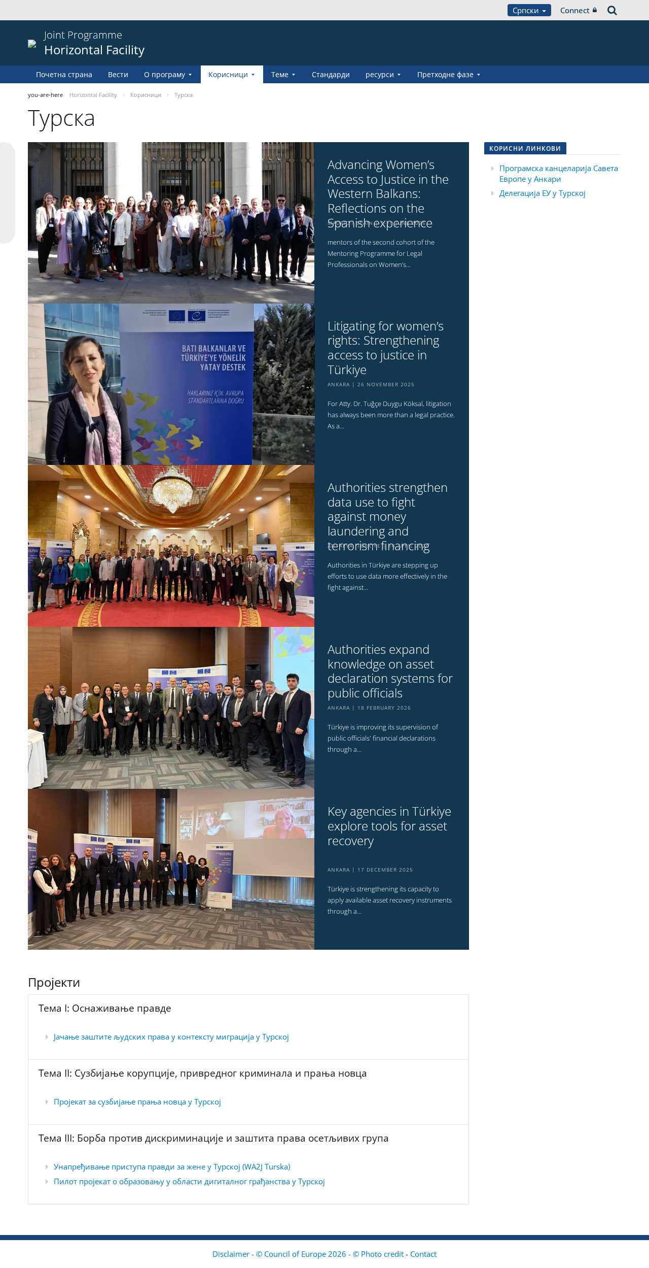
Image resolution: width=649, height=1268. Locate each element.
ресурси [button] (380, 74)
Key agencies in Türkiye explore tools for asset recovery (389, 826)
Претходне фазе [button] (445, 74)
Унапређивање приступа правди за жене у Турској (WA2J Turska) (172, 1166)
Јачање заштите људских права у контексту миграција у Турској (171, 1036)
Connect (575, 10)
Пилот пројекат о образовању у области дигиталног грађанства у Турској (189, 1181)
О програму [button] (164, 74)
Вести (118, 74)
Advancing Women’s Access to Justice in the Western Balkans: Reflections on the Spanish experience (388, 193)
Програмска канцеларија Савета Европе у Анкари (558, 173)
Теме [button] (280, 74)
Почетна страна (64, 74)
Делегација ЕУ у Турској (542, 193)
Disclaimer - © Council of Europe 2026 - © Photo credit (309, 1254)
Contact (423, 1254)
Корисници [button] (228, 74)
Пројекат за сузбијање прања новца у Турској (137, 1101)
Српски (527, 10)
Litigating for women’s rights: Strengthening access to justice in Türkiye (386, 348)
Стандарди (331, 74)
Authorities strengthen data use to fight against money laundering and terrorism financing (388, 516)
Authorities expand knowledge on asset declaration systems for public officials (390, 671)
